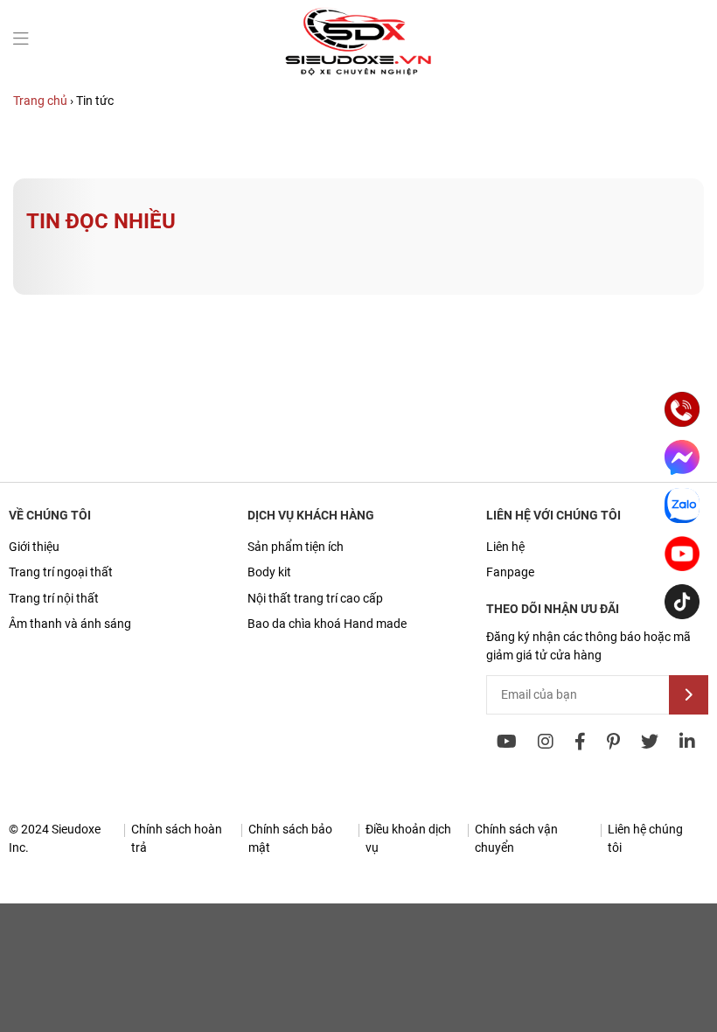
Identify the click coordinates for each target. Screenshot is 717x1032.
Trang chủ (40, 101)
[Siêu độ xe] (358, 74)
